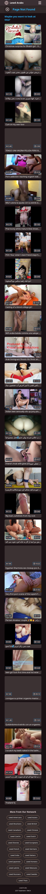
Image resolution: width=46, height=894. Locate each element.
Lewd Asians (32, 817)
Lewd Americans (15, 817)
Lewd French (14, 849)
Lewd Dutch (31, 836)
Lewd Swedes (32, 874)
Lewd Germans (31, 849)
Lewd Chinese (32, 830)
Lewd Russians (15, 874)
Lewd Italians (30, 855)
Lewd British (32, 824)
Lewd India (14, 855)
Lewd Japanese (14, 861)
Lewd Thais (23, 880)
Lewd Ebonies (13, 843)
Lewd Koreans (31, 861)
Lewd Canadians (14, 830)
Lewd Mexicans (31, 868)
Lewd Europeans (31, 843)
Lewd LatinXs (14, 868)
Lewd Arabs (16, 2)
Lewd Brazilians (15, 824)
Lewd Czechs (15, 836)
